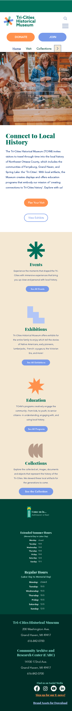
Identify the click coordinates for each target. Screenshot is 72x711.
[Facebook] (37, 688)
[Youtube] (54, 688)
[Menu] (65, 26)
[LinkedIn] (62, 688)
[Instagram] (45, 688)
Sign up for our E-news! (50, 695)
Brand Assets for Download (50, 703)
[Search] (65, 18)
